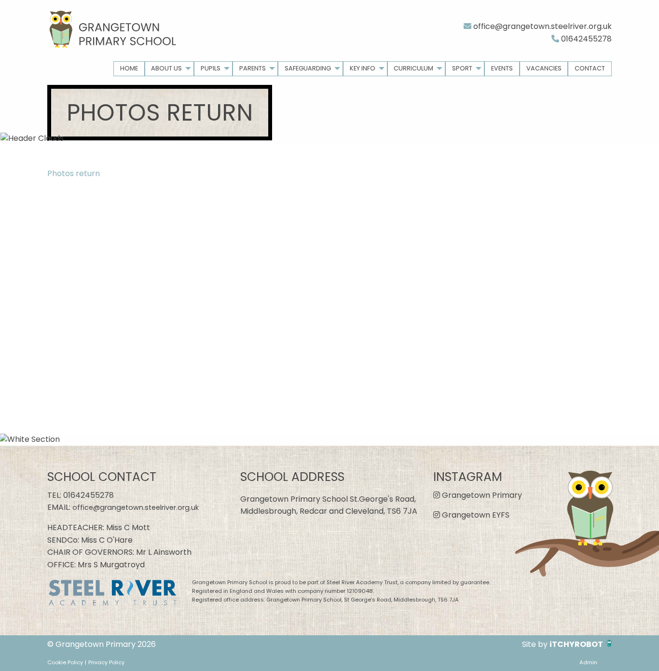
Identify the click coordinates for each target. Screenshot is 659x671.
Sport (462, 68)
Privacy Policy (106, 662)
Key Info (362, 68)
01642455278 (585, 38)
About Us (166, 68)
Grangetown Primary (481, 495)
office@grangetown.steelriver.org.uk (541, 26)
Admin (588, 662)
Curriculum (413, 68)
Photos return (73, 173)
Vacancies (544, 68)
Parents (252, 68)
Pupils (210, 68)
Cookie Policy (65, 662)
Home (129, 68)
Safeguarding (308, 68)
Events (502, 68)
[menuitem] (129, 68)
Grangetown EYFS (474, 514)
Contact (590, 68)
